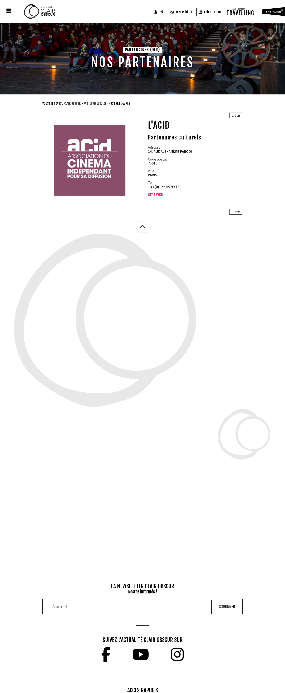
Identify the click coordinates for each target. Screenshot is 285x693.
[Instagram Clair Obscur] (177, 654)
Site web (155, 194)
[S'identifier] (156, 12)
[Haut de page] (142, 227)
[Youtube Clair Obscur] (140, 654)
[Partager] (162, 12)
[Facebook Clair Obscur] (105, 654)
